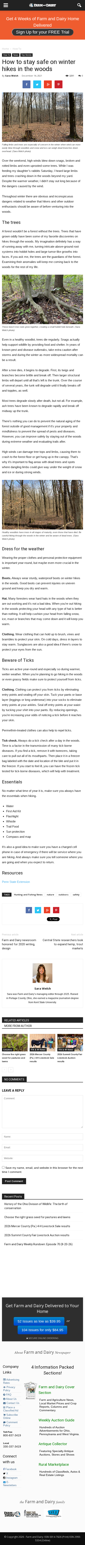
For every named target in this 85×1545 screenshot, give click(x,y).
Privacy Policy (9, 1389)
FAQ (8, 1394)
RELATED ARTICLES (16, 1020)
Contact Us (12, 1403)
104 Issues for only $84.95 (42, 1330)
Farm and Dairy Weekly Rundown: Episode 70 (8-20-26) (38, 1244)
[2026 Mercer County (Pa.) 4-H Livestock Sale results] (42, 1042)
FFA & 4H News (38, 1049)
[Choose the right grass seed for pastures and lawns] (15, 1042)
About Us (11, 1399)
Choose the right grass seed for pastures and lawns (14, 1058)
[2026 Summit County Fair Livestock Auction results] (70, 1042)
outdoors (63, 894)
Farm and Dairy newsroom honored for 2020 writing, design (19, 944)
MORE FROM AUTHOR (18, 1025)
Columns (7, 1049)
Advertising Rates (11, 1381)
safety (76, 894)
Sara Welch (11, 75)
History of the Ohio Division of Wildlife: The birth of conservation (36, 1206)
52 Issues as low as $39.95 (39, 1321)
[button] (79, 5)
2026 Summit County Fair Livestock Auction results (69, 1058)
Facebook (11, 1469)
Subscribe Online (10, 1416)
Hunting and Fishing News (28, 894)
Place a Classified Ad (10, 1409)
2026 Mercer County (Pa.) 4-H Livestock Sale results (42, 1058)
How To (6, 55)
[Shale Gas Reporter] (32, 1516)
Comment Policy (10, 1424)
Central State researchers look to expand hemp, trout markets (63, 944)
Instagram (11, 1478)
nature (50, 894)
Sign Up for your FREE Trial (42, 32)
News (15, 55)
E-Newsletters (10, 1484)
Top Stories (26, 55)
